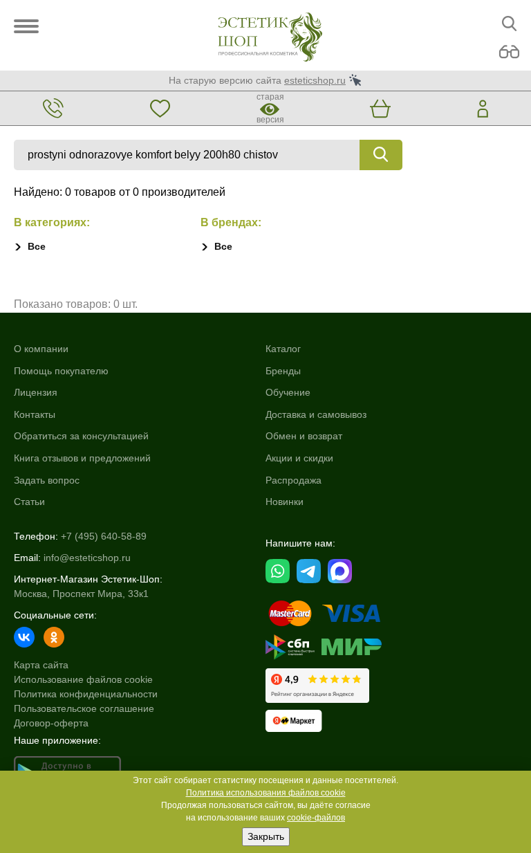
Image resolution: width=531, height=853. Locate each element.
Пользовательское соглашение (84, 708)
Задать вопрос (47, 480)
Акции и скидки (299, 458)
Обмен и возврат (304, 435)
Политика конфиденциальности (86, 693)
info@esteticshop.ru (87, 557)
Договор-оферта (51, 722)
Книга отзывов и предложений (82, 458)
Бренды (283, 370)
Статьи (29, 501)
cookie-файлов (316, 818)
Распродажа (294, 480)
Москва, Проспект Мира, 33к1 (81, 593)
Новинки (285, 501)
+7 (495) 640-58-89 (104, 536)
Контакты (34, 414)
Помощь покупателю (61, 370)
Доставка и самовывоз (316, 414)
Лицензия (35, 392)
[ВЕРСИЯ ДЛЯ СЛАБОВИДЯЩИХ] (509, 52)
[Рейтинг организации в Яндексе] (317, 685)
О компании (41, 348)
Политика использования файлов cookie (266, 793)
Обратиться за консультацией (81, 435)
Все (37, 246)
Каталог (283, 348)
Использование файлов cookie (83, 679)
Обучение (288, 392)
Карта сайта (41, 664)
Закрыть (266, 836)
